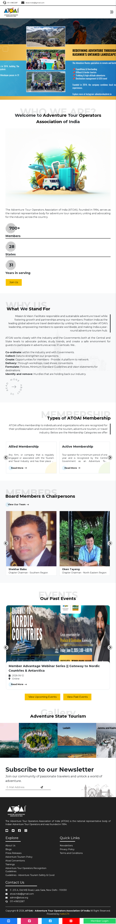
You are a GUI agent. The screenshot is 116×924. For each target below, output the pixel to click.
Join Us (14, 282)
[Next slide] (110, 457)
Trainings (10, 864)
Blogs (8, 849)
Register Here (58, 90)
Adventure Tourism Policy (18, 857)
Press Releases (13, 853)
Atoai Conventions (15, 860)
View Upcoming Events (42, 696)
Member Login (99, 920)
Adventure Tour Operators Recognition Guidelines (25, 870)
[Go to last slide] (6, 457)
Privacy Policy (67, 849)
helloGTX (64, 914)
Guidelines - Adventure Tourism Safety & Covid (29, 875)
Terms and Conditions (71, 853)
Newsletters (66, 845)
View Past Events (77, 696)
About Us (10, 845)
